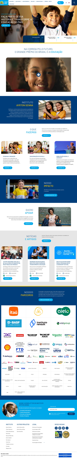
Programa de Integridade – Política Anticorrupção (37, 437)
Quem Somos (8, 427)
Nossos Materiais (9, 435)
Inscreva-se (53, 406)
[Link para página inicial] (4, 2)
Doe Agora (8, 439)
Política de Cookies (36, 431)
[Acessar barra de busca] (74, 2)
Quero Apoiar (8, 437)
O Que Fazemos (9, 429)
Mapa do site (8, 448)
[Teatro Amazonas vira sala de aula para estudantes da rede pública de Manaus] (11, 252)
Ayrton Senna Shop (21, 429)
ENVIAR (70, 413)
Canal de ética (35, 440)
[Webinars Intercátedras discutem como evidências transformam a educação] (38, 252)
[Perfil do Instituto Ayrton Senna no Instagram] (56, 428)
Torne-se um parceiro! (45, 299)
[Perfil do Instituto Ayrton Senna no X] (67, 428)
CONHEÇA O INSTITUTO (50, 195)
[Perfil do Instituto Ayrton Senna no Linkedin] (59, 428)
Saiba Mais (28, 223)
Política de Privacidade (37, 427)
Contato (7, 446)
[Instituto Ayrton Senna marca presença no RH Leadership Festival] (65, 252)
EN (66, 2)
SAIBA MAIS (45, 135)
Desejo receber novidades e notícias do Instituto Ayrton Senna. (58, 414)
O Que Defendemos (10, 431)
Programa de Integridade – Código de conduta (37, 434)
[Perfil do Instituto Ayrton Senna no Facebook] (63, 428)
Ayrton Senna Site (20, 427)
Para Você (8, 433)
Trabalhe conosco (9, 444)
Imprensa (8, 442)
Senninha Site (20, 431)
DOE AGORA (5, 25)
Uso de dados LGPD (36, 429)
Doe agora (59, 3)
